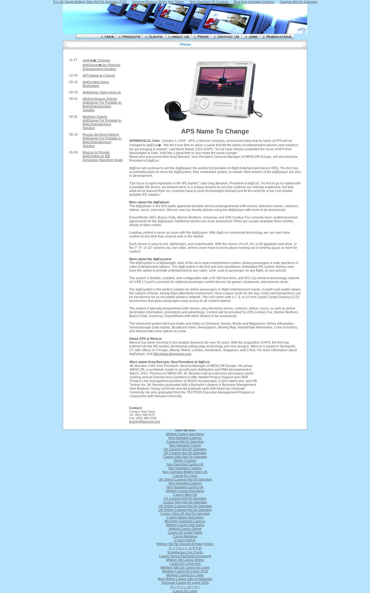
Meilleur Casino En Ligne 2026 (185, 571)
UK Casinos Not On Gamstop (185, 449)
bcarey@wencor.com (144, 421)
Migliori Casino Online (185, 529)
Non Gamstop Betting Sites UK (185, 472)
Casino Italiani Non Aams (185, 517)
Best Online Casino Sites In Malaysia (185, 579)
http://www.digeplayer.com (172, 354)
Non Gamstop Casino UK (185, 464)
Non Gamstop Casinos (185, 438)
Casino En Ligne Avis (185, 564)
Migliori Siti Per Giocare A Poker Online (185, 544)
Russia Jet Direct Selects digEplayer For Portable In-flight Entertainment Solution (102, 140)
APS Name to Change (99, 75)
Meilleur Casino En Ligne (185, 575)
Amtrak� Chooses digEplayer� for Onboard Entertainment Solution (101, 64)
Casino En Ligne (185, 476)
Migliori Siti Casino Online (185, 560)
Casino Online (185, 540)
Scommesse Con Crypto (185, 552)
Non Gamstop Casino (185, 445)
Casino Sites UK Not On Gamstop (185, 514)
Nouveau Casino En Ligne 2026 (185, 583)
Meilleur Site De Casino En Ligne (185, 567)
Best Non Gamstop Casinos (185, 521)
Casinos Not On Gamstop (185, 442)
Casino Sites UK (185, 495)
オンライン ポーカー (185, 587)
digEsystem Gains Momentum (96, 84)
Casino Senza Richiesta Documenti (185, 556)
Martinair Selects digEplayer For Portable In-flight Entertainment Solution (102, 122)
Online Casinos (185, 460)
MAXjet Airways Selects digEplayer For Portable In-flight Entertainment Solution (102, 104)
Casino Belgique (185, 536)
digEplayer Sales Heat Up (102, 92)
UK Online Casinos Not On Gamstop (185, 479)
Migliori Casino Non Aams (185, 434)
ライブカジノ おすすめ (185, 548)
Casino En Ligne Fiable (185, 533)
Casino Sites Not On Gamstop (185, 457)
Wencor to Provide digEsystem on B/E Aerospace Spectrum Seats (103, 156)
